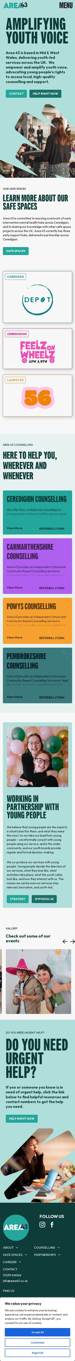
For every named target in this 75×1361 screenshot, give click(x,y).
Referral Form (51, 528)
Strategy (17, 899)
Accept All (38, 1332)
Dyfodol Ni (44, 899)
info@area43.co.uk (15, 1281)
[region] (37, 1329)
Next (72, 941)
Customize (37, 1342)
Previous (64, 941)
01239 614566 (12, 1275)
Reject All (37, 1353)
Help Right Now (45, 93)
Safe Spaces (15, 251)
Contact (16, 93)
